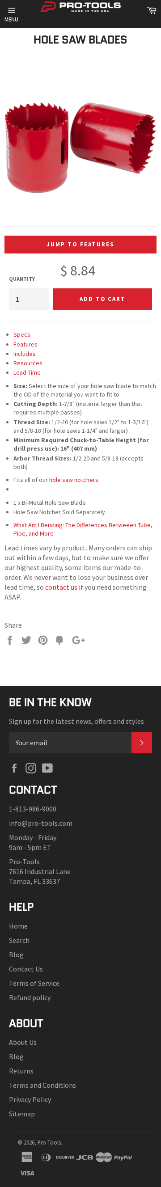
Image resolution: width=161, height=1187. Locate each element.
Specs (21, 334)
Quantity (22, 278)
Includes (24, 354)
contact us (61, 587)
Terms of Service (34, 983)
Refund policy (30, 997)
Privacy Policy (30, 1099)
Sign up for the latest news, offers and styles (76, 721)
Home (18, 925)
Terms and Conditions (42, 1085)
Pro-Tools (49, 1142)
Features (25, 344)
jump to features (80, 244)
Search (19, 940)
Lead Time (27, 372)
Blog (16, 954)
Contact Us (26, 968)
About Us (23, 1042)
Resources (27, 363)
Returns (21, 1070)
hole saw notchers (73, 480)
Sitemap (22, 1113)
